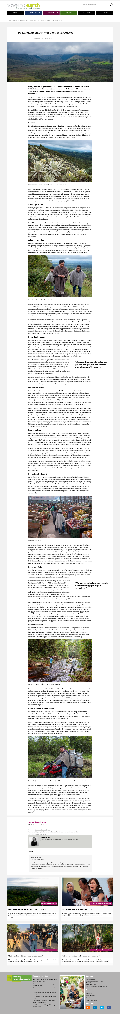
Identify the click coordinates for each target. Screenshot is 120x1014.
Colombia (34, 832)
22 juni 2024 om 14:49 (37, 859)
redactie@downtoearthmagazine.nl (96, 986)
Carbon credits (46, 832)
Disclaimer (89, 998)
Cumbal (75, 832)
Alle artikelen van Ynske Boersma (60, 840)
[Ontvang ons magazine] (19, 981)
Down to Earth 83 (42, 834)
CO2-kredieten (68, 832)
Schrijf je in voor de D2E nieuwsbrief (38, 825)
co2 (39, 832)
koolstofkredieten (57, 832)
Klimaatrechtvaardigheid (42, 830)
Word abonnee (90, 995)
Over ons (89, 993)
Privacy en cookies (91, 1000)
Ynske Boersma (38, 38)
